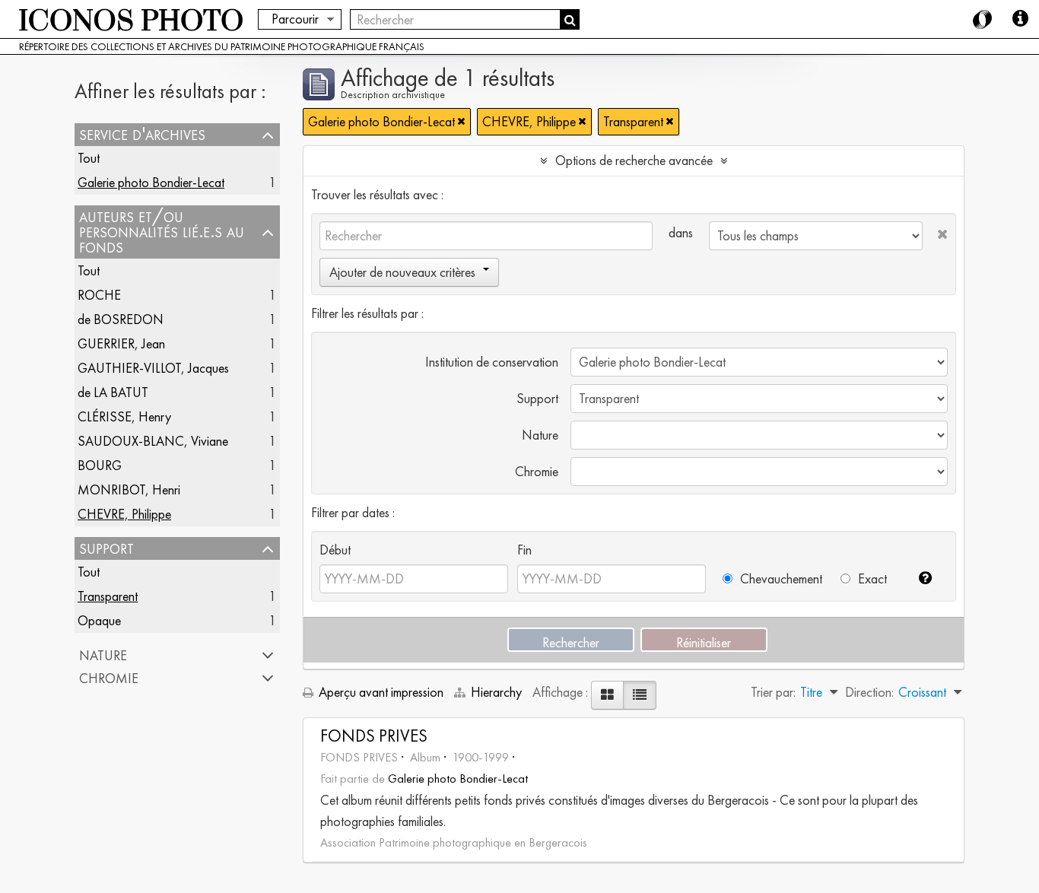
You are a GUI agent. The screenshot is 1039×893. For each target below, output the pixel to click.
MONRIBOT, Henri (129, 489)
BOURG (100, 465)
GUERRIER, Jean (121, 343)
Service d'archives (142, 134)
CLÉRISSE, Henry (124, 416)
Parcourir (295, 18)
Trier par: (773, 692)
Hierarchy (496, 692)
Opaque (99, 620)
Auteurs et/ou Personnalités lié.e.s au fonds (161, 232)
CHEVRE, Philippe (124, 514)
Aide (1020, 19)
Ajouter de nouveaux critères (402, 272)
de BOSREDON (121, 319)
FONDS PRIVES (373, 736)
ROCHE (99, 294)
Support (106, 548)
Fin (524, 549)
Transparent (108, 596)
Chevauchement (779, 578)
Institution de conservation (491, 361)
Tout (89, 158)
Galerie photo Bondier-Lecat (151, 182)
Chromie (108, 677)
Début (335, 549)
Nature (103, 655)
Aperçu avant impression (379, 692)
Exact (871, 578)
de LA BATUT (113, 392)
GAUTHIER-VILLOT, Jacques (153, 368)
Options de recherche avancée (634, 160)
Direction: (869, 692)
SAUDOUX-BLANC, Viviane (153, 441)
